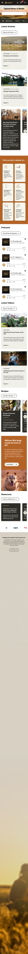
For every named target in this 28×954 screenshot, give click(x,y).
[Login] (17, 2)
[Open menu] (3, 20)
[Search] (25, 13)
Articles (17, 20)
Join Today (13, 549)
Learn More (9, 464)
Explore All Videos (8, 308)
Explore (5, 65)
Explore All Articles (8, 32)
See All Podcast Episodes (10, 233)
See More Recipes (8, 396)
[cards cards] (25, 131)
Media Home (9, 20)
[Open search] (25, 2)
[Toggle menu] (2, 2)
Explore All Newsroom (9, 499)
